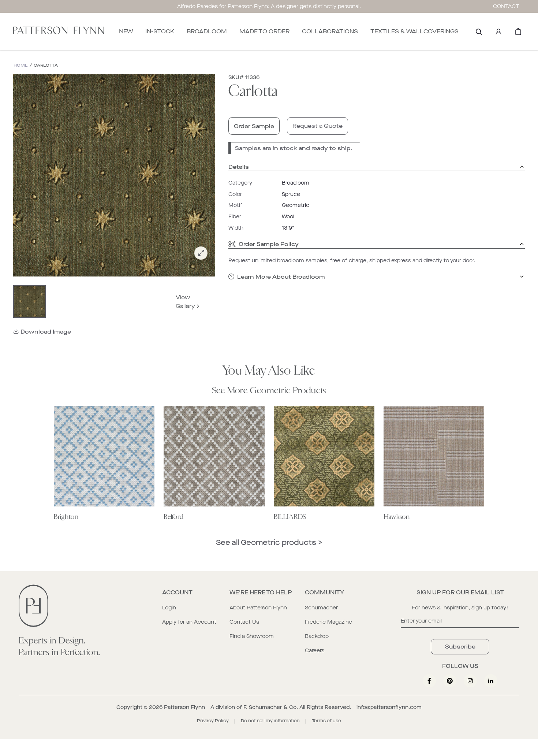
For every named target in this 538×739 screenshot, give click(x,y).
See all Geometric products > (269, 542)
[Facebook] (429, 680)
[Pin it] (449, 680)
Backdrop (317, 636)
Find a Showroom (251, 636)
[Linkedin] (490, 680)
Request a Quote (317, 126)
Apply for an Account (189, 622)
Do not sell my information (270, 721)
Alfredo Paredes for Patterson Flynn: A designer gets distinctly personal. (269, 6)
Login (169, 607)
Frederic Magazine (328, 622)
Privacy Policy (213, 721)
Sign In (498, 31)
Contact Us (244, 622)
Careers (314, 650)
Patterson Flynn (184, 707)
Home (21, 65)
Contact (506, 6)
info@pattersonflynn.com (389, 707)
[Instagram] (470, 680)
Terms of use (326, 721)
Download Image (45, 331)
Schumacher (321, 607)
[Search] (478, 31)
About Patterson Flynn (258, 607)
